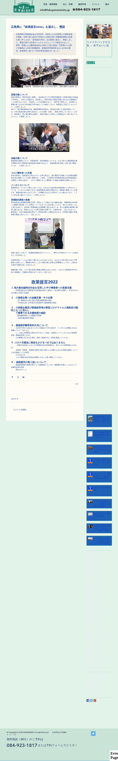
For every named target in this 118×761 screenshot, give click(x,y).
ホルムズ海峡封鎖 (93, 677)
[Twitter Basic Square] (91, 700)
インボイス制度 (92, 674)
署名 (105, 688)
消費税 (95, 685)
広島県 (101, 681)
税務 (96, 688)
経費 (100, 688)
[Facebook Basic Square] (88, 700)
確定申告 (102, 685)
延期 (106, 681)
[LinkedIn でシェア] (23, 377)
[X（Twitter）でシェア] (18, 377)
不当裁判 (104, 677)
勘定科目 (90, 681)
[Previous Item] (90, 31)
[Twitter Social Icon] (93, 733)
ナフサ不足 (103, 674)
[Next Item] (108, 31)
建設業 (89, 685)
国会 (96, 681)
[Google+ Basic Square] (94, 700)
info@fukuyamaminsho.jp (55, 10)
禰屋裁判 (90, 688)
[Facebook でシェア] (12, 377)
